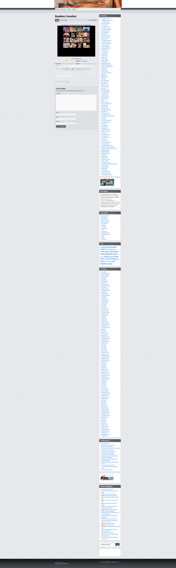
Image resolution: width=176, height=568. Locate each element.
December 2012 (105, 411)
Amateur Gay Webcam (107, 66)
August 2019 (104, 303)
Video (71, 63)
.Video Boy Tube (105, 46)
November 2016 (105, 338)
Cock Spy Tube (105, 92)
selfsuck (109, 261)
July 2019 (103, 304)
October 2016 (104, 340)
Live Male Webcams (106, 145)
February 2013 (105, 408)
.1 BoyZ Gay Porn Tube (107, 20)
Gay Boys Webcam (106, 109)
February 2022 (105, 289)
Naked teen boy (109, 532)
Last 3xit (103, 139)
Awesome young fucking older (109, 459)
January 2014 (104, 391)
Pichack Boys (104, 156)
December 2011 (105, 429)
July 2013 (103, 400)
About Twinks (104, 60)
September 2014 (105, 378)
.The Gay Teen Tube (106, 43)
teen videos (104, 228)
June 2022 (103, 287)
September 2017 (105, 327)
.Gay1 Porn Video (105, 35)
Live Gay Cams (105, 143)
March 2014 (104, 388)
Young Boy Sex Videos (107, 174)
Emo (118, 254)
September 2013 (105, 397)
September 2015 (105, 360)
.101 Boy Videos (105, 21)
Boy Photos (104, 217)
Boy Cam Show (105, 80)
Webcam (103, 239)
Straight (103, 225)
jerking (112, 259)
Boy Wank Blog (105, 89)
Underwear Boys (105, 234)
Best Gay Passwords (106, 72)
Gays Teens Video (105, 130)
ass (101, 247)
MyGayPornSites (105, 150)
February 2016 (105, 352)
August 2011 (104, 435)
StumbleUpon (81, 68)
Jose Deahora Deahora (107, 529)
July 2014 (103, 381)
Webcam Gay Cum (106, 173)
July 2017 (103, 329)
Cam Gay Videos (105, 91)
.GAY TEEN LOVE (105, 32)
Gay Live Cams (105, 113)
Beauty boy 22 (109, 489)
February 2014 (105, 389)
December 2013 (105, 392)
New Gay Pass (104, 151)
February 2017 (105, 333)
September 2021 (105, 290)
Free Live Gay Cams (106, 103)
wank (110, 263)
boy (66, 20)
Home (57, 9)
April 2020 (104, 298)
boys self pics (109, 249)
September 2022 (105, 286)
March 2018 (104, 321)
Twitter (64, 68)
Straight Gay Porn (106, 512)
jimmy (103, 491)
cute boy (104, 254)
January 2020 (104, 299)
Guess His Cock (105, 131)
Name (57, 112)
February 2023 (105, 284)
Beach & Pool (104, 71)
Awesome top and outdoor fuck (109, 456)
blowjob (113, 247)
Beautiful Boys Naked (107, 446)
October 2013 (104, 395)
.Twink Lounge (105, 45)
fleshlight (102, 256)
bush (115, 249)
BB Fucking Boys (105, 460)
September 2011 (105, 434)
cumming (87, 63)
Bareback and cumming (107, 452)
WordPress (119, 562)
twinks (58, 65)
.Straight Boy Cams (106, 40)
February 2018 (105, 323)
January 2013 (104, 409)
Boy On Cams (104, 85)
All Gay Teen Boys (105, 63)
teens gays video (105, 162)
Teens (102, 229)
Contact (74, 9)
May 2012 (103, 421)
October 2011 (104, 432)
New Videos (63, 63)
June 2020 (103, 296)
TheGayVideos (105, 167)
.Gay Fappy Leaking (106, 29)
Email (57, 117)
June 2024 (103, 279)
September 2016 (105, 341)
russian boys (110, 525)
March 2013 (104, 406)
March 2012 (104, 425)
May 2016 (103, 347)
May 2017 (103, 330)
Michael (103, 534)
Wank (73, 63)
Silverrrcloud (104, 160)
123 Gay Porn (104, 52)
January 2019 (104, 310)
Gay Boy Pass (104, 106)
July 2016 (103, 344)
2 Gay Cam (104, 57)
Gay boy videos (105, 220)
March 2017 (104, 332)
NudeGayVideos (105, 153)
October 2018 (104, 313)
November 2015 (105, 357)
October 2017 (104, 326)
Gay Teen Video (105, 122)
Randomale (104, 157)
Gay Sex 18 (104, 119)
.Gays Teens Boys (105, 37)
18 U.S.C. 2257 (63, 9)
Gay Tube (103, 123)
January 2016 (104, 354)
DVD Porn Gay (104, 97)
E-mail (87, 68)
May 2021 (103, 292)
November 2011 (105, 431)
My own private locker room (108, 148)
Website (57, 121)
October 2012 (104, 414)
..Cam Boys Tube (105, 18)
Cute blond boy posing (109, 530)
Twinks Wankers (105, 171)
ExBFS (102, 100)
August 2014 (104, 380)
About (69, 9)
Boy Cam (103, 79)
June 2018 (103, 316)
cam (102, 251)
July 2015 (103, 363)
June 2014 (103, 383)
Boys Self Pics (104, 219)
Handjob (111, 257)
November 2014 (105, 375)
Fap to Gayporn (105, 102)
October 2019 (104, 301)
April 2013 (104, 404)
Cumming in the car (106, 469)
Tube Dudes (104, 168)
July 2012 (103, 418)
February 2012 (105, 426)
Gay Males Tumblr (106, 114)
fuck (106, 256)
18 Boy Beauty (65, 3)
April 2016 (104, 349)
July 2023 (103, 283)
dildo (115, 254)
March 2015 (104, 369)
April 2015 (104, 367)
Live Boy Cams (105, 443)
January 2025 (104, 276)
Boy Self (103, 88)
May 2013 (103, 403)
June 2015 (103, 364)
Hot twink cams (92, 73)
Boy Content (104, 83)
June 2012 (103, 420)
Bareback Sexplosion (106, 457)
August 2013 (104, 398)
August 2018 (104, 315)
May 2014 (103, 384)
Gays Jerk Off (104, 128)
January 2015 (104, 372)
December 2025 (105, 273)
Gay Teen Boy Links (106, 120)
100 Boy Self (104, 49)
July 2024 (103, 278)
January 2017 (104, 335)
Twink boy (67, 63)
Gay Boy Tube (104, 108)
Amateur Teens (105, 215)
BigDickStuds (104, 76)
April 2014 (104, 386)
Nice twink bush (111, 523)
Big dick (81, 63)
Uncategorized (105, 232)
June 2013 (103, 401)
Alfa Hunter (104, 62)
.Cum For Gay (104, 25)
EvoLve (100, 562)
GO (117, 544)
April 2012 (104, 423)
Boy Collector (104, 82)
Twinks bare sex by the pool (108, 451)
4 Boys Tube (104, 59)
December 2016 (105, 337)
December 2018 (105, 312)
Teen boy (103, 226)
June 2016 (103, 346)
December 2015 (105, 355)
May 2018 (103, 318)
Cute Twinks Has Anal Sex (108, 465)
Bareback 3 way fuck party (108, 445)
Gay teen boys (105, 222)
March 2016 (104, 350)
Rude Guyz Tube (105, 159)
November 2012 (105, 412)
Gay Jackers (104, 111)
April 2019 (104, 307)
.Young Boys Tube (105, 48)
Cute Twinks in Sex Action (108, 454)
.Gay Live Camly (105, 31)
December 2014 (105, 374)
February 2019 (105, 309)
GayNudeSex (104, 126)
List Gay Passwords (106, 142)
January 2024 (104, 281)
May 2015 (103, 366)
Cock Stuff (104, 94)
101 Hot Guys (104, 51)
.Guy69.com (104, 38)
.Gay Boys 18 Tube (106, 28)
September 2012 (105, 415)
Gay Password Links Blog (107, 116)
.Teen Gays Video (105, 42)
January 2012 (104, 428)
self (106, 261)
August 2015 (104, 361)
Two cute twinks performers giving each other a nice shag (110, 448)
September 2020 (105, 295)
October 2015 (104, 358)
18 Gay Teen (104, 54)
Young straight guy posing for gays (64, 74)
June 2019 (103, 306)
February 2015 (105, 371)
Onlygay (103, 154)
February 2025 (105, 275)
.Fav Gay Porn (104, 26)
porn (102, 261)
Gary (102, 489)
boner (102, 249)
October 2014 (104, 377)
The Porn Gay (104, 165)
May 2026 (103, 272)
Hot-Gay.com (104, 136)
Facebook (70, 68)
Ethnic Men (104, 99)
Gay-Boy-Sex (104, 125)
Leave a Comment (93, 20)
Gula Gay (103, 133)
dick (90, 63)
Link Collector (105, 140)
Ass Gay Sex (104, 68)
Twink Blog (104, 170)
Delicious (75, 68)
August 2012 (104, 417)
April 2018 (104, 320)
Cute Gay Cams (105, 96)
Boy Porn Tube (105, 86)
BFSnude (103, 74)
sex (113, 261)
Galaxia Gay (104, 105)
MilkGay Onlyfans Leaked (108, 147)
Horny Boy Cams (105, 134)
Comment (58, 93)
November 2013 (105, 394)
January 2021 (104, 293)
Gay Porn (103, 117)
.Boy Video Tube (105, 23)
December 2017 (105, 324)
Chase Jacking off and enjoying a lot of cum (109, 507)
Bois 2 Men (104, 77)
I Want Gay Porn (105, 137)
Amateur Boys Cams (106, 65)
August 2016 (104, 343)
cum (84, 63)
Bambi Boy (104, 69)
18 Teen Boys (104, 55)
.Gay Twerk (104, 34)
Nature (117, 259)
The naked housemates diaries (109, 164)
